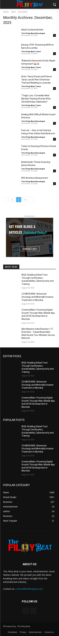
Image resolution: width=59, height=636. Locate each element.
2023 (13, 12)
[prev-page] (5, 199)
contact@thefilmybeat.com (29, 588)
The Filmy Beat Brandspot (33, 33)
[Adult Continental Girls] (11, 33)
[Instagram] (33, 611)
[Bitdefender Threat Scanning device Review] (11, 165)
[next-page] (31, 199)
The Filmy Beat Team (31, 51)
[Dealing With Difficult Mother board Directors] (11, 118)
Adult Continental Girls (32, 29)
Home (6, 12)
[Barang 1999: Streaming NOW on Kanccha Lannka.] (11, 48)
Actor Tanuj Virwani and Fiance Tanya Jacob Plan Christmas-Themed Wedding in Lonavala (36, 79)
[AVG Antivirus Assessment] (11, 181)
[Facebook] (25, 611)
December (23, 12)
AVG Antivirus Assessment (34, 178)
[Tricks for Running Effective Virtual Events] (11, 150)
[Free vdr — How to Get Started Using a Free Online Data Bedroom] (11, 134)
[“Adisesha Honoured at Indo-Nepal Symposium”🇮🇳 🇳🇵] (11, 64)
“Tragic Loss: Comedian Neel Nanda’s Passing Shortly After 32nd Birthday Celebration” (36, 98)
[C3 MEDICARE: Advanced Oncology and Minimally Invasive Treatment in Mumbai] (11, 297)
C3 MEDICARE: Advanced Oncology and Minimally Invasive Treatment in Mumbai (37, 296)
